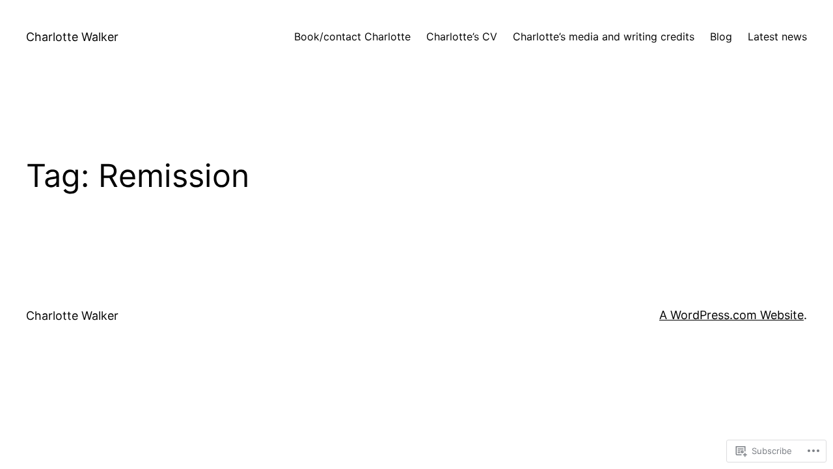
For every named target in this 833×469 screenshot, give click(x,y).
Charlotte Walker (72, 37)
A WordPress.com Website (731, 315)
